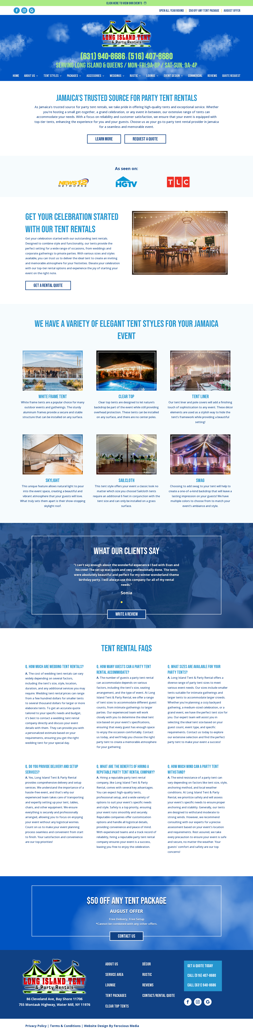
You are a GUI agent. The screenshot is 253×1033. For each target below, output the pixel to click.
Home (16, 76)
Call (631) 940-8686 (201, 985)
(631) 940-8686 (102, 56)
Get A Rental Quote (48, 285)
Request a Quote (145, 139)
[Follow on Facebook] (17, 10)
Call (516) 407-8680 (201, 975)
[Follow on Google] (32, 10)
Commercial (195, 76)
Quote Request (231, 76)
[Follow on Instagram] (24, 10)
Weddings (115, 76)
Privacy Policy (35, 1026)
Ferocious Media (126, 1026)
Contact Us (126, 936)
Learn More (104, 139)
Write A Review (126, 614)
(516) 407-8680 (150, 56)
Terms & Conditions (65, 1026)
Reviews (212, 76)
